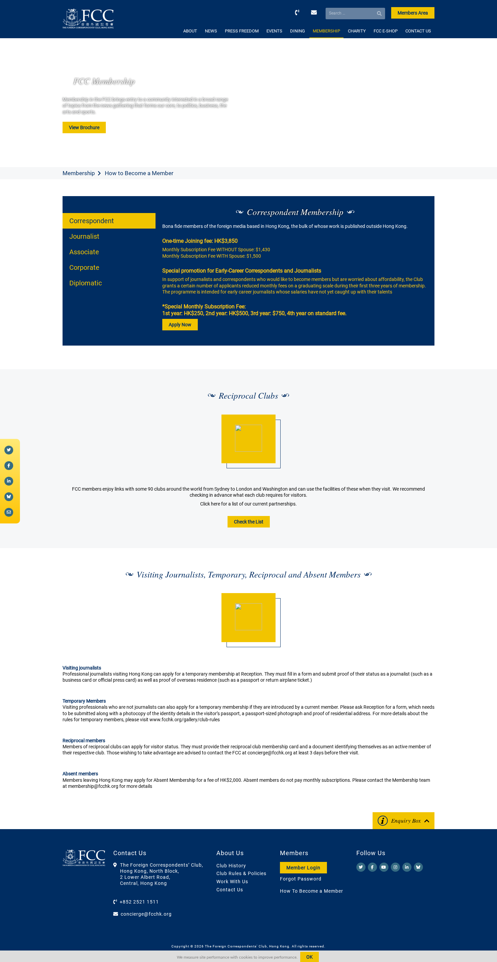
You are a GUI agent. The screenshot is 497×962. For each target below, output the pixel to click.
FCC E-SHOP (386, 30)
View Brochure (84, 127)
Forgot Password (301, 879)
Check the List (248, 521)
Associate (84, 252)
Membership (79, 173)
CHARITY (357, 30)
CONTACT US (418, 30)
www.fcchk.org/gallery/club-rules (184, 719)
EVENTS (274, 30)
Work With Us (232, 881)
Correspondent (91, 221)
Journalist (84, 236)
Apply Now (180, 324)
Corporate (84, 267)
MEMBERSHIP (326, 30)
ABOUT (190, 30)
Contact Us (229, 889)
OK (309, 957)
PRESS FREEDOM (242, 30)
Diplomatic (85, 283)
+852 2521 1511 (139, 902)
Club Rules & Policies (241, 873)
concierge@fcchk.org (269, 752)
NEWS (211, 30)
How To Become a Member (311, 891)
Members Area (413, 13)
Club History (231, 865)
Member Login (303, 867)
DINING (297, 30)
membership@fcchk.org (93, 786)
